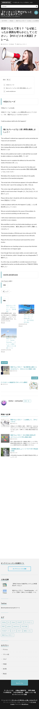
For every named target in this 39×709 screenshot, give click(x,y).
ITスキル (5, 649)
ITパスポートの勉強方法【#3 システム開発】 (14, 382)
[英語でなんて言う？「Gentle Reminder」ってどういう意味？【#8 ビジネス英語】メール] (9, 332)
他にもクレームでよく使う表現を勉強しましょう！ (18, 88)
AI (8, 622)
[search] (36, 6)
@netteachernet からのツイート (10, 607)
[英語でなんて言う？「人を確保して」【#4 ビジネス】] (5, 423)
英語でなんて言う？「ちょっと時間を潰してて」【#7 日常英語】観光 (29, 318)
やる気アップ (5, 631)
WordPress (25, 704)
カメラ (13, 631)
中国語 (5, 664)
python (9, 626)
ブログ (5, 659)
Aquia (13, 622)
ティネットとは (8, 690)
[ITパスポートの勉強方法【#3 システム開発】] (34, 385)
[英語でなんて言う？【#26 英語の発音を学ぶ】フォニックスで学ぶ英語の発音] (5, 438)
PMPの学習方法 (18, 692)
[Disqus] (19, 482)
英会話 (12, 44)
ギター (19, 631)
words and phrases (10, 91)
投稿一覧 (26, 401)
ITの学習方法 (7, 692)
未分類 (5, 669)
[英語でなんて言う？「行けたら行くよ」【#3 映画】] (10, 314)
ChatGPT (20, 622)
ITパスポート (28, 622)
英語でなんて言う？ (22, 44)
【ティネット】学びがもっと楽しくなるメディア (16, 13)
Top (37, 707)
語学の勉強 (31, 690)
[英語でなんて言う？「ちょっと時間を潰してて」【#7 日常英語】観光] (26, 309)
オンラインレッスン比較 (19, 568)
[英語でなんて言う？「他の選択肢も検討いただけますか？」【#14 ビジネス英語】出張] (5, 370)
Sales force (16, 626)
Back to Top (19, 683)
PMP (3, 626)
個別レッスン (27, 631)
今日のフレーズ (9, 85)
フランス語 (6, 654)
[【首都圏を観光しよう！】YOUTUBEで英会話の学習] (5, 452)
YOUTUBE (24, 626)
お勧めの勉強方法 (21, 690)
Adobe (4, 622)
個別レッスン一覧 (30, 692)
